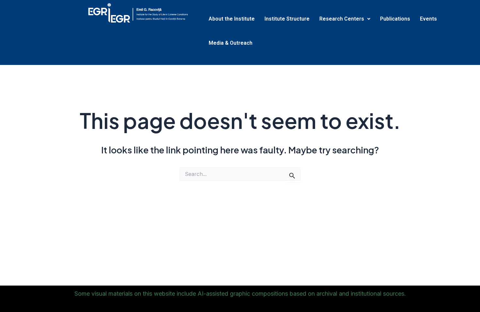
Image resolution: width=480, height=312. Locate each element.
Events (428, 19)
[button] (344, 19)
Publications (395, 19)
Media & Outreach (230, 43)
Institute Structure (287, 19)
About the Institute (232, 19)
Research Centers (341, 19)
